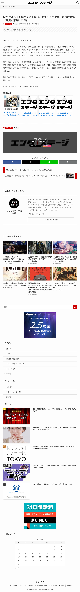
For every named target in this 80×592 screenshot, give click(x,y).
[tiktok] (40, 214)
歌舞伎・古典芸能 (12, 359)
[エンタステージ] (40, 2)
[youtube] (43, 214)
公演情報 (9, 387)
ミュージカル (11, 369)
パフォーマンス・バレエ (15, 364)
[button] (12, 162)
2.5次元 (8, 349)
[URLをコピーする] (68, 162)
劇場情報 (9, 397)
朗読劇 (8, 374)
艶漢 (16, 24)
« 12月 (17, 568)
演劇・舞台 (8, 24)
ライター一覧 (29, 585)
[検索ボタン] (77, 2)
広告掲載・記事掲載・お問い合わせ (46, 585)
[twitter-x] (33, 214)
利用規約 (61, 585)
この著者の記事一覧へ (50, 220)
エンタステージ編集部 (14, 212)
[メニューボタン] (2, 2)
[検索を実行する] (75, 307)
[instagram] (36, 214)
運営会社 (69, 585)
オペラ (8, 354)
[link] (29, 214)
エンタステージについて (15, 585)
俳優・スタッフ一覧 (13, 392)
